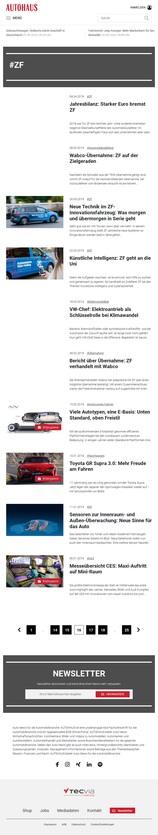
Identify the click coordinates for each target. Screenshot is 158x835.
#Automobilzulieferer (100, 148)
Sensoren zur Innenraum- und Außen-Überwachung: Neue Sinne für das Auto (111, 520)
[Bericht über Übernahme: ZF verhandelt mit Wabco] (34, 366)
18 (103, 630)
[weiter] (138, 629)
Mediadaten (68, 810)
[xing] (78, 764)
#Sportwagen (96, 455)
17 (91, 630)
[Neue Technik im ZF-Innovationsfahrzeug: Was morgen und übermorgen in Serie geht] (34, 212)
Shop (27, 810)
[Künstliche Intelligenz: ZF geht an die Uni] (34, 263)
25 (127, 630)
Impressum (50, 824)
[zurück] (19, 629)
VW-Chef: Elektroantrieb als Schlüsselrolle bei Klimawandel (104, 312)
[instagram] (67, 764)
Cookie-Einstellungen (102, 824)
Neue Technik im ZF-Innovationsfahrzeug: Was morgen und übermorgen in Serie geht (108, 213)
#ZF (89, 96)
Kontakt (94, 810)
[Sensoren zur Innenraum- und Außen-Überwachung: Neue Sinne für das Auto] (34, 520)
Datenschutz (79, 824)
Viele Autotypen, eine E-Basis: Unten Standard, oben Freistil (110, 415)
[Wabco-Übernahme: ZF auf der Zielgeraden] (34, 161)
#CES (90, 558)
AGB (64, 824)
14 (55, 630)
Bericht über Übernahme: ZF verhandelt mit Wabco (101, 364)
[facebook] (57, 764)
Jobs (44, 810)
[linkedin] (89, 764)
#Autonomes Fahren (100, 404)
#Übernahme (95, 353)
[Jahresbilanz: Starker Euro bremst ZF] (34, 109)
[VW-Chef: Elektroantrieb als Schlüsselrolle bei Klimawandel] (34, 315)
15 (67, 630)
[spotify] (100, 764)
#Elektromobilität (98, 301)
